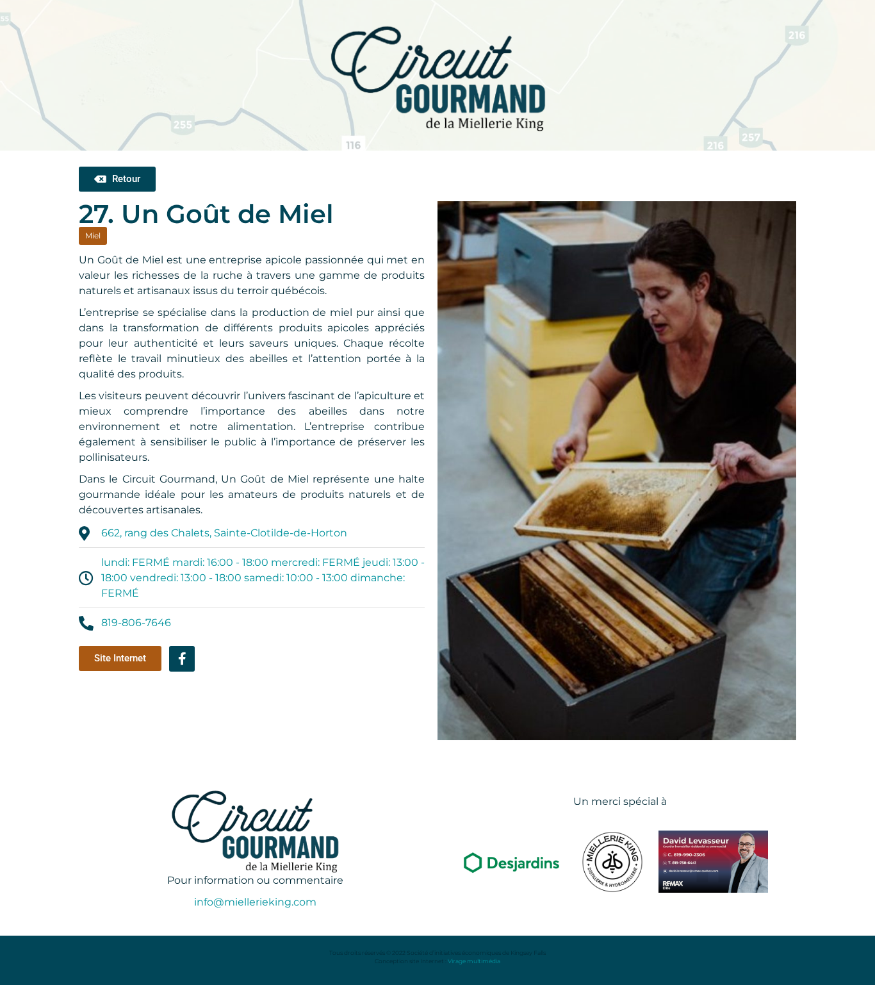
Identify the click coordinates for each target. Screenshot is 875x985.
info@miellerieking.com (255, 902)
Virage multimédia (474, 960)
